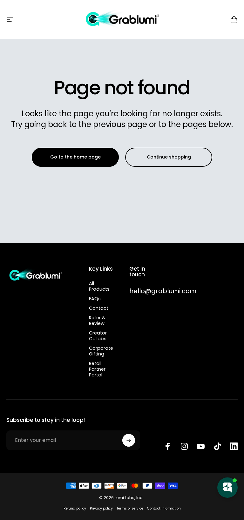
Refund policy (75, 508)
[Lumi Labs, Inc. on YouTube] (201, 446)
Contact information (164, 508)
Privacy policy (101, 508)
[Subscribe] (128, 440)
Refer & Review (97, 320)
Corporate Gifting (101, 351)
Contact (98, 308)
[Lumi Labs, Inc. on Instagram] (184, 446)
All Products (99, 286)
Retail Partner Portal (97, 369)
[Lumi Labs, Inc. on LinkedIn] (234, 446)
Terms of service (130, 508)
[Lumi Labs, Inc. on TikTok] (217, 446)
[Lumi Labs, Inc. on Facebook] (168, 446)
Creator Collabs (98, 335)
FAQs (95, 298)
